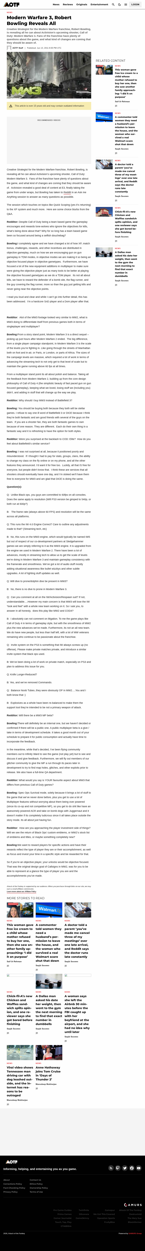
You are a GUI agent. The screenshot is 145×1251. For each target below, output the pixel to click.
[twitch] (118, 1168)
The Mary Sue (135, 1218)
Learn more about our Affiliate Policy (21, 892)
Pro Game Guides (62, 1210)
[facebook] (132, 1168)
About (6, 1180)
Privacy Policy (10, 1192)
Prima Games (64, 1214)
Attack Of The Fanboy (130, 1210)
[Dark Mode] (119, 4)
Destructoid (135, 1214)
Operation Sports (106, 1218)
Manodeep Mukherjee (17, 1100)
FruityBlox (109, 1222)
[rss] (111, 1168)
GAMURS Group (135, 1234)
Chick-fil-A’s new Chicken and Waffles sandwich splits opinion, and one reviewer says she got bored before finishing (126, 222)
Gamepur (110, 1210)
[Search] (113, 4)
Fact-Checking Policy (14, 1188)
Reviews (68, 4)
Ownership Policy (39, 1188)
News (56, 4)
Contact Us (35, 1180)
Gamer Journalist (63, 1218)
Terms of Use (36, 1192)
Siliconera (84, 1214)
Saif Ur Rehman (14, 961)
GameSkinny (82, 1218)
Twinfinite (84, 1210)
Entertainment (99, 4)
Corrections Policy (12, 1184)
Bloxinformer (135, 1222)
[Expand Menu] (126, 4)
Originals (81, 4)
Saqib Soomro (42, 965)
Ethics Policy (36, 1184)
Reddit (67, 192)
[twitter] (125, 1168)
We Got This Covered (104, 1214)
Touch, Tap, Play (63, 1222)
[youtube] (139, 1168)
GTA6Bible (66, 1226)
